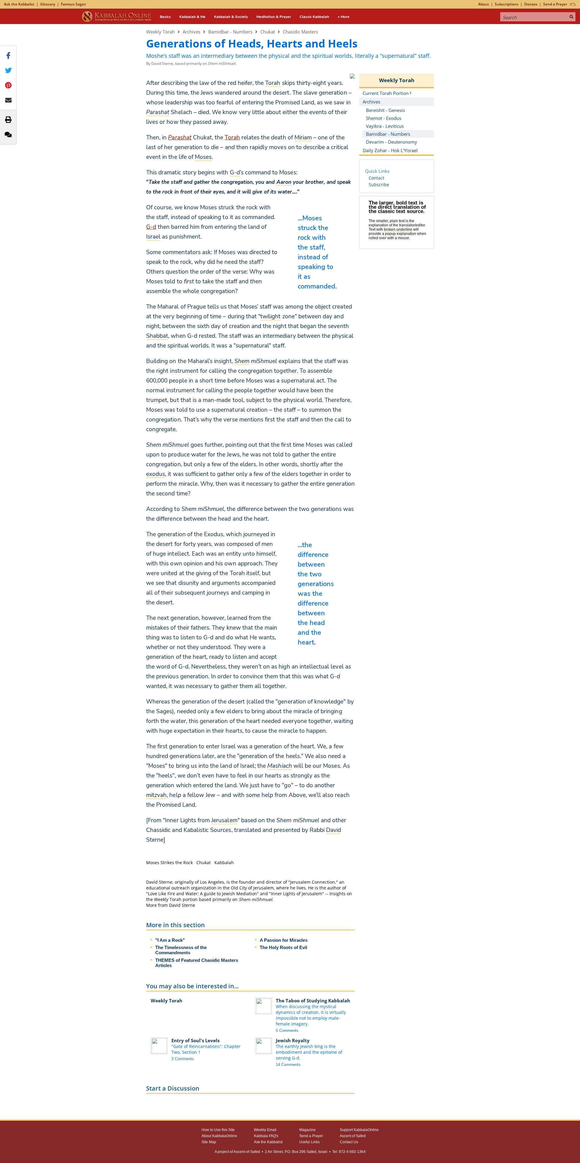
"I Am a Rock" (170, 940)
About (483, 4)
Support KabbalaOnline (359, 1130)
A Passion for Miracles (284, 940)
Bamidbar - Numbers (230, 32)
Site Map (209, 1142)
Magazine (307, 1130)
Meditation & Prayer (273, 16)
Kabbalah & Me (192, 16)
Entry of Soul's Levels (195, 1040)
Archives (191, 32)
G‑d (151, 227)
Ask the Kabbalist (19, 4)
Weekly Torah (160, 32)
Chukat (267, 32)
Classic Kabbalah (314, 16)
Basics (165, 16)
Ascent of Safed (353, 1136)
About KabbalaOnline (219, 1136)
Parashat (179, 137)
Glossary (47, 4)
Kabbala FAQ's (266, 1136)
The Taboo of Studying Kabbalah (313, 1000)
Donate (530, 4)
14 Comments (288, 1064)
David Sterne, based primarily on (193, 63)
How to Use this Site (218, 1130)
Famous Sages (73, 4)
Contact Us (349, 1142)
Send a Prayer (555, 4)
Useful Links (309, 1142)
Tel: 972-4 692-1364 (349, 1152)
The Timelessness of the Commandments (181, 950)
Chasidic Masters (300, 32)
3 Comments (182, 1058)
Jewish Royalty (293, 1040)
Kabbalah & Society (231, 16)
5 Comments (287, 1030)
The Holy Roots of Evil (283, 947)
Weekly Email (265, 1130)
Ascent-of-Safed (247, 1152)
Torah (232, 137)
